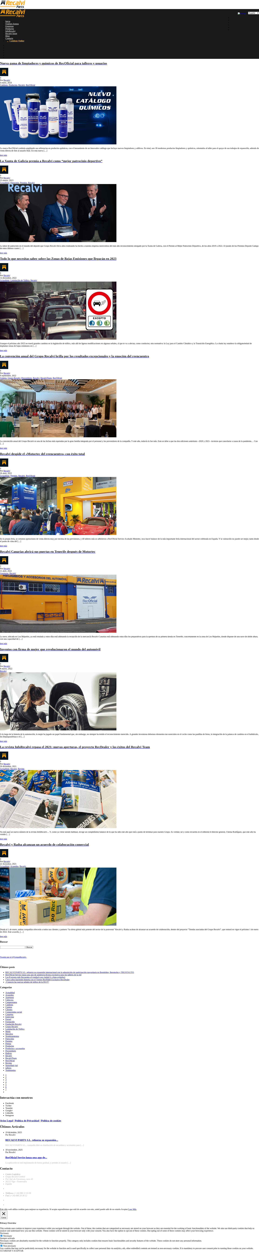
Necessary (7, 1236)
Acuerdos (14, 866)
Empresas (9, 26)
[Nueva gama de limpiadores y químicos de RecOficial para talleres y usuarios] (58, 143)
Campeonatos (11, 1002)
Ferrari (8, 1019)
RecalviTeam (46, 378)
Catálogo (4, 85)
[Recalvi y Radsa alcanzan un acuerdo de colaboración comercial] (58, 925)
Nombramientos (12, 1036)
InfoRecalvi (10, 31)
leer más (3, 155)
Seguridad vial (11, 1065)
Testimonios (10, 1070)
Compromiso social (13, 1012)
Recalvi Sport (11, 33)
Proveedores (26, 378)
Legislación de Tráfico (19, 280)
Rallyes (8, 1053)
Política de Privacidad (27, 1120)
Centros (3, 378)
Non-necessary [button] (6, 1243)
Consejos (9, 1014)
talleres (8, 1068)
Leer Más (132, 1209)
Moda (7, 1031)
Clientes (8, 1009)
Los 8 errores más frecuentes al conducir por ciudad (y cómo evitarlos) (35, 977)
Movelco (9, 1034)
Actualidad (4, 183)
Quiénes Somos (12, 24)
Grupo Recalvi (14, 378)
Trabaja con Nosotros (14, 1200)
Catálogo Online (16, 41)
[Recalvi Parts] (12, 8)
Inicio (7, 21)
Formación (10, 1022)
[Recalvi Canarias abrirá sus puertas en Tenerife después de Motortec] (58, 632)
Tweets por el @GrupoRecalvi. (13, 957)
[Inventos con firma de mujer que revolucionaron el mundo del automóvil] (58, 729)
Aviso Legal (6, 1120)
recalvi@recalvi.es (13, 1188)
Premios (23, 183)
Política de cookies (51, 1120)
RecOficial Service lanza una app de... (26, 1157)
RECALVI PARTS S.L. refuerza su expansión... (31, 1140)
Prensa (8, 1043)
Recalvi (7, 80)
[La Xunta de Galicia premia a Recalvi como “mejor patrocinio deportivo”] (58, 241)
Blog (7, 36)
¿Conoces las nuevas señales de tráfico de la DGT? (27, 982)
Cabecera (9, 1000)
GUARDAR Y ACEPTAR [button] (11, 1251)
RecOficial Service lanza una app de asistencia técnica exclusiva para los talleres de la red (43, 975)
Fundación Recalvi (13, 1024)
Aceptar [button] (124, 1209)
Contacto (9, 38)
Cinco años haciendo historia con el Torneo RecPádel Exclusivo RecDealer (37, 980)
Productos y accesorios (15, 1048)
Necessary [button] (4, 1233)
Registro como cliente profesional (19, 1205)
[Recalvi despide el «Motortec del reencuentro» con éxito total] (58, 534)
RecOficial (30, 85)
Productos (9, 29)
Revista (21, 769)
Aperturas (4, 573)
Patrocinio (14, 183)
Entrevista (9, 1017)
